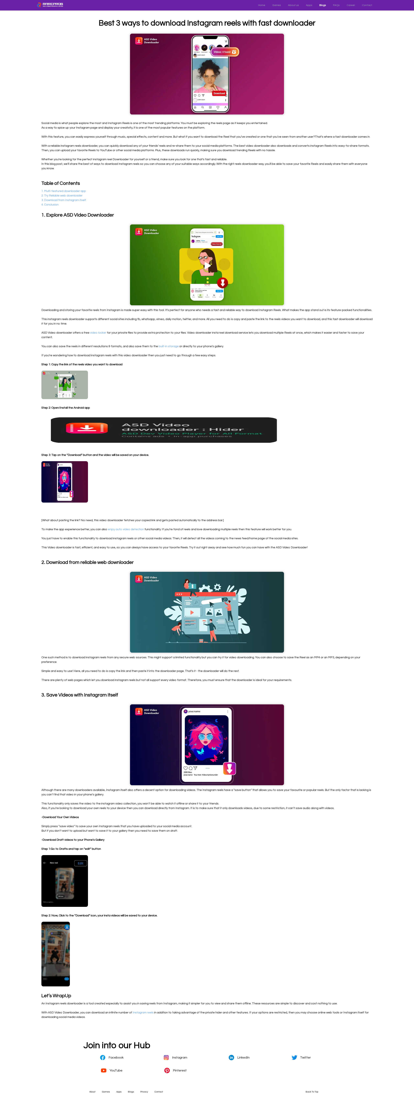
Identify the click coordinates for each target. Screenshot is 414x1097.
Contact (367, 5)
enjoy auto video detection (126, 529)
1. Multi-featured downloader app (63, 191)
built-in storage (169, 346)
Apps (309, 5)
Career (351, 5)
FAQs (336, 5)
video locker (98, 332)
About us (293, 5)
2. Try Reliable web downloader (61, 195)
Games (276, 5)
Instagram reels (143, 1012)
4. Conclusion (50, 204)
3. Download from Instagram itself (63, 200)
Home (261, 5)
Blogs (322, 5)
